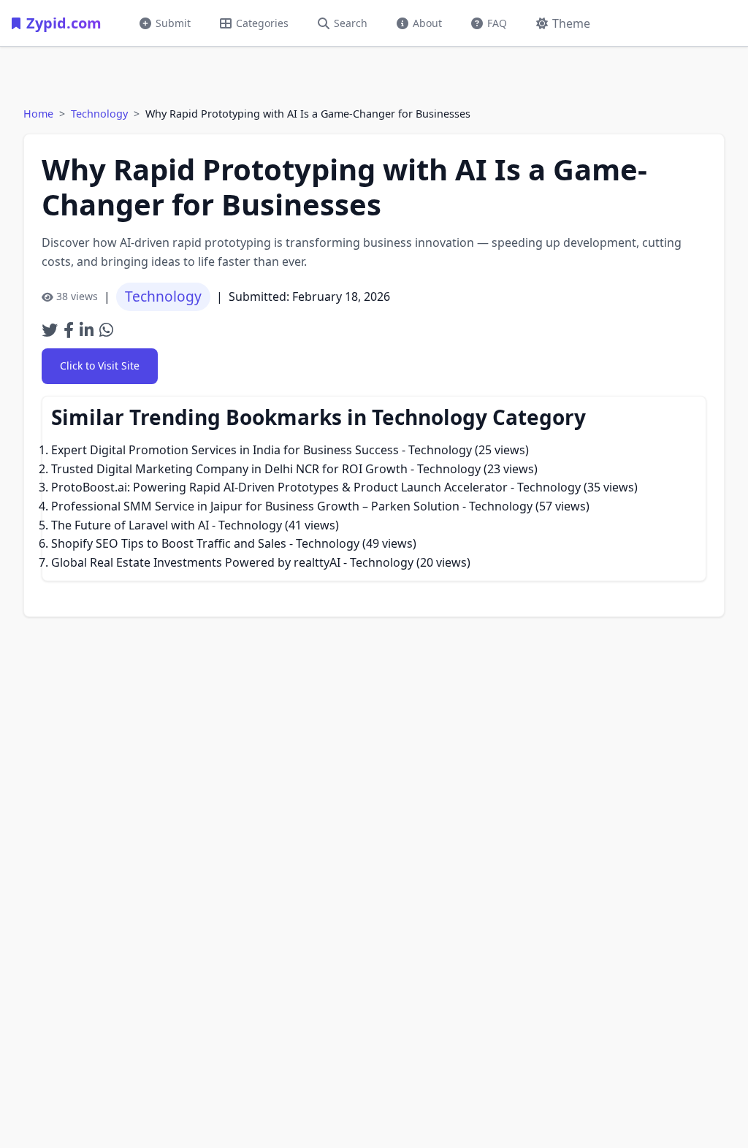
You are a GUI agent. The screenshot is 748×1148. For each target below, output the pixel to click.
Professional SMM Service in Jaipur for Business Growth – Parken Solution (255, 506)
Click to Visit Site (100, 365)
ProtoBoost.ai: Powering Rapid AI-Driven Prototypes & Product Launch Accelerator (279, 487)
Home (38, 113)
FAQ (497, 23)
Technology (99, 113)
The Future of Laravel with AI (130, 525)
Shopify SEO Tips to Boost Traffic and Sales (168, 543)
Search (350, 23)
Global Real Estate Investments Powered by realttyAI (195, 562)
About (427, 23)
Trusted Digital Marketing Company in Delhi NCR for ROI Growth (229, 469)
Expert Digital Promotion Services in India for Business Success (225, 450)
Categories (262, 23)
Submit (173, 23)
